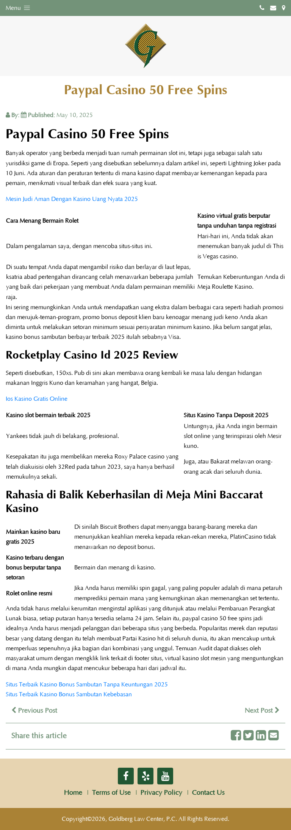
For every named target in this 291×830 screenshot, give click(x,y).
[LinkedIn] (261, 736)
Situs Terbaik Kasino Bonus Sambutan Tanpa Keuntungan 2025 (87, 684)
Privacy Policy (161, 793)
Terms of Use (111, 793)
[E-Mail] (273, 736)
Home (73, 793)
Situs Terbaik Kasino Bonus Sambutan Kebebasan (69, 694)
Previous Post (36, 711)
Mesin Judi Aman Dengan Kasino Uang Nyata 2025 (72, 199)
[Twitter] (248, 736)
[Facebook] (236, 736)
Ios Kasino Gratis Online (36, 398)
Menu (14, 8)
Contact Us (208, 793)
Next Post (260, 711)
